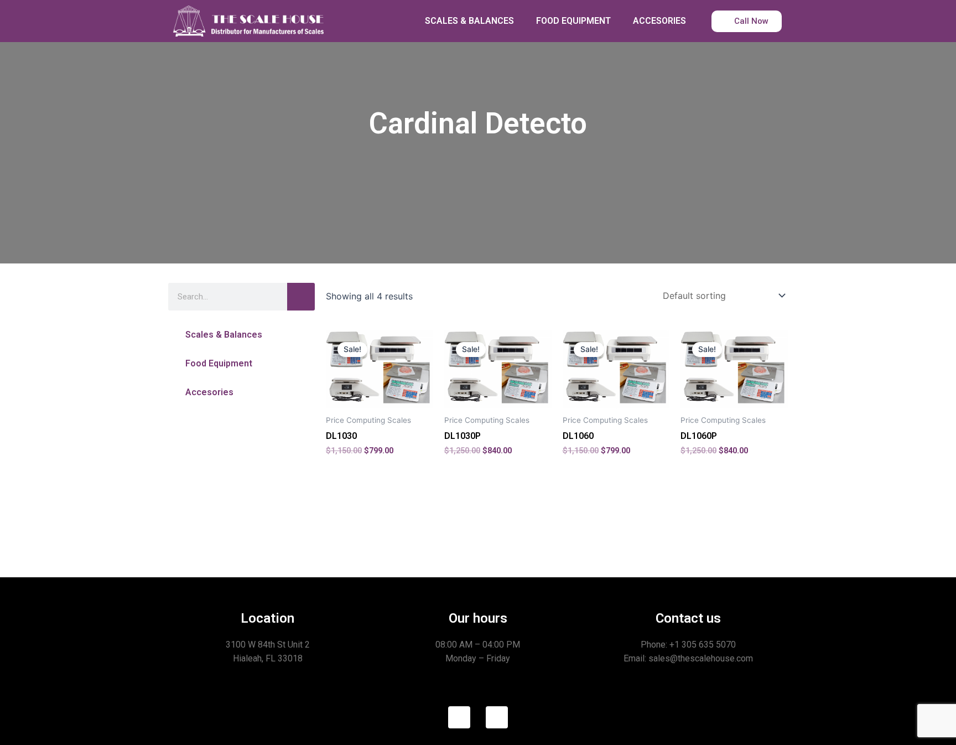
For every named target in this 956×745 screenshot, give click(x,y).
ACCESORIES (659, 20)
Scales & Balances (223, 334)
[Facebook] (459, 717)
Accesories (209, 392)
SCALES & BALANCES (469, 20)
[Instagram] (497, 717)
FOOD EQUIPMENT (573, 20)
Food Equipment (218, 363)
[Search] (301, 297)
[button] (241, 335)
